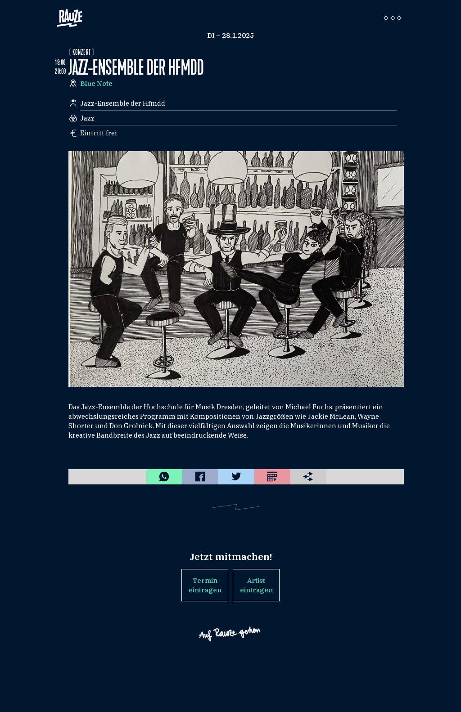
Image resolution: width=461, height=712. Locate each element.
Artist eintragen (256, 585)
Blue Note (96, 83)
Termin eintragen (205, 585)
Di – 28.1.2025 (230, 35)
